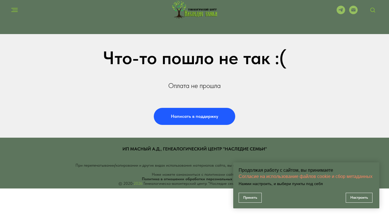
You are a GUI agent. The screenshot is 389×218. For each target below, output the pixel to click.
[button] (372, 9)
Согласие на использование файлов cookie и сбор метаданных (305, 176)
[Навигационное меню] (14, 10)
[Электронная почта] (353, 12)
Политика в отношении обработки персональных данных (194, 179)
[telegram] (341, 12)
